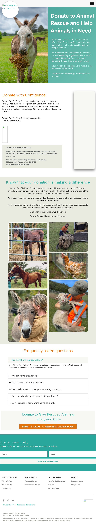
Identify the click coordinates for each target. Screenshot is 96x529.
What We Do (7, 485)
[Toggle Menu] (92, 3)
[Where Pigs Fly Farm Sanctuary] (10, 9)
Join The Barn (53, 488)
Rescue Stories (31, 481)
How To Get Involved (56, 481)
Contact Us (6, 488)
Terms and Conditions (26, 504)
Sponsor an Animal (33, 485)
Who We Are (7, 481)
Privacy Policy (8, 504)
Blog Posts (75, 485)
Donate (51, 485)
